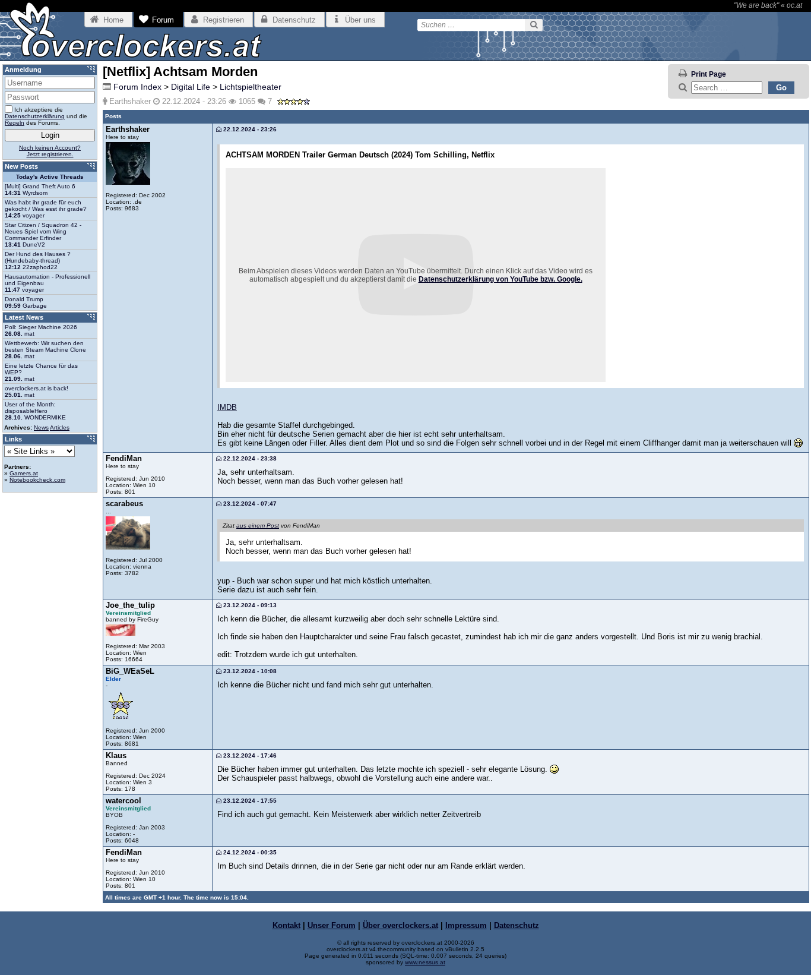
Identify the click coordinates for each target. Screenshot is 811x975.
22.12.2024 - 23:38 (249, 458)
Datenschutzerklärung (35, 116)
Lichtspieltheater (250, 86)
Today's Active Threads (50, 176)
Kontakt (286, 925)
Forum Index (137, 86)
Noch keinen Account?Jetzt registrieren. (50, 150)
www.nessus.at (425, 962)
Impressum (466, 925)
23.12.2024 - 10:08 (249, 671)
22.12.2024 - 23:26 (249, 129)
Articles (59, 427)
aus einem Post (257, 525)
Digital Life (190, 86)
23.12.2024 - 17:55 (249, 800)
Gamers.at (23, 473)
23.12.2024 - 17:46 (249, 755)
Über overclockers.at (400, 925)
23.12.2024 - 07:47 (249, 503)
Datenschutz (516, 925)
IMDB (227, 407)
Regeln (14, 122)
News (41, 427)
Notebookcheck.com (37, 480)
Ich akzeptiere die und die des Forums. (46, 116)
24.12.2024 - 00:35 (249, 852)
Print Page (708, 74)
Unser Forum (332, 925)
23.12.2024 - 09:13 (249, 605)
